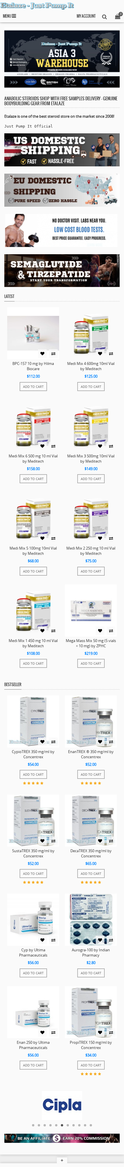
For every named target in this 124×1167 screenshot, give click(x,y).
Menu (7, 16)
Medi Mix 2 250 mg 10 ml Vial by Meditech (90, 551)
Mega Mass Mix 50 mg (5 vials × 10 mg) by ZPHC (91, 643)
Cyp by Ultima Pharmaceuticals (33, 952)
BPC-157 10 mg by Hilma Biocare (33, 366)
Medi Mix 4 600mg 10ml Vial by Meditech (90, 366)
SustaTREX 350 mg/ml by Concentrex (33, 853)
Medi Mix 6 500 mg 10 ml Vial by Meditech (33, 458)
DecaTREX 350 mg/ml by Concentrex (91, 853)
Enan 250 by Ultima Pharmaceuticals (33, 1045)
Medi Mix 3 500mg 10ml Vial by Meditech (90, 458)
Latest (9, 297)
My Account (86, 16)
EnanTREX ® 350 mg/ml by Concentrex (91, 754)
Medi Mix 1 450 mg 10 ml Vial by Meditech (33, 643)
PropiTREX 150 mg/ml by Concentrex (91, 1045)
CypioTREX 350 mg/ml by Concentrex (33, 754)
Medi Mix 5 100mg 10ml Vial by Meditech (33, 551)
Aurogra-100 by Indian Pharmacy (91, 952)
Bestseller (12, 685)
